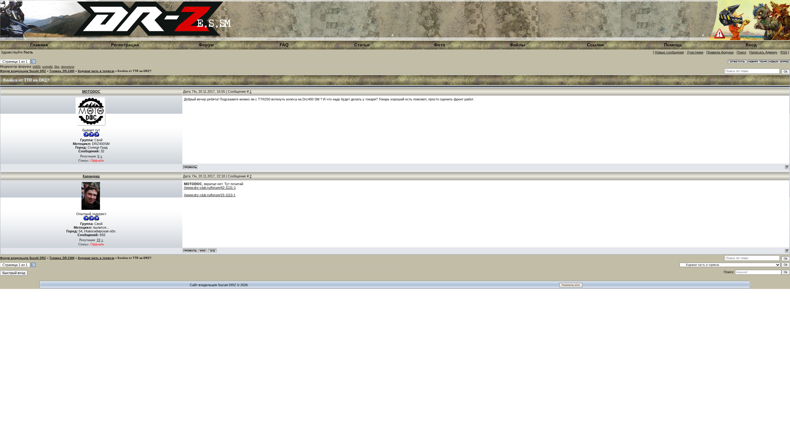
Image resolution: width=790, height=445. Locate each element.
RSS (783, 52)
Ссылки (595, 44)
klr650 (36, 66)
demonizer (67, 66)
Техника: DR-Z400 (61, 71)
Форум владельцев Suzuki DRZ (23, 71)
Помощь (673, 44)
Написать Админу (763, 52)
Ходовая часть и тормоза (96, 71)
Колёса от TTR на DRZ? (135, 71)
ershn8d (47, 66)
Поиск (741, 52)
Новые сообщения (669, 52)
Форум (206, 44)
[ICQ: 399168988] (212, 250)
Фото (439, 44)
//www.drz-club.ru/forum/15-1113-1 (209, 195)
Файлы (517, 44)
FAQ (284, 44)
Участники (695, 52)
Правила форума (720, 52)
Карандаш (91, 176)
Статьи (362, 44)
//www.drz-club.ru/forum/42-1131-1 (210, 187)
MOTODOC (91, 91)
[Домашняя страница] (202, 250)
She (56, 66)
